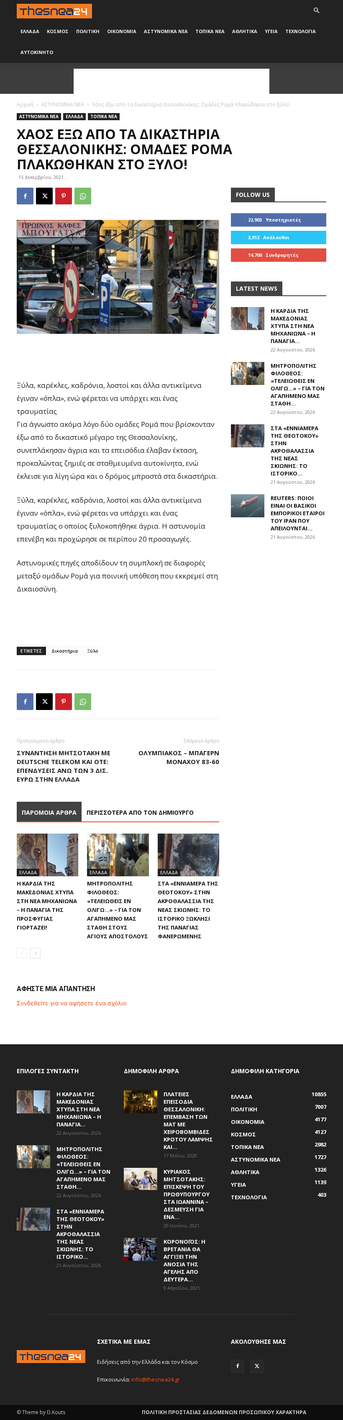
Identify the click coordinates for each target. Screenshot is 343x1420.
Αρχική (25, 104)
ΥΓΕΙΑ (271, 31)
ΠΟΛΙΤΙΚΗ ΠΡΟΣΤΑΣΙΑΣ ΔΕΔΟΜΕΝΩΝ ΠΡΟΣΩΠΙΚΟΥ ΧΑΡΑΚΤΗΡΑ (224, 1412)
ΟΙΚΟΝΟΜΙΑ (121, 31)
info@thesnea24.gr (155, 1379)
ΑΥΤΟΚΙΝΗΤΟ (36, 52)
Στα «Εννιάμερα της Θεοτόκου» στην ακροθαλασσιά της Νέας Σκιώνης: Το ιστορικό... (295, 450)
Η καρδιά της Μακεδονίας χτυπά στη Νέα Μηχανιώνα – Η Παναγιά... (293, 326)
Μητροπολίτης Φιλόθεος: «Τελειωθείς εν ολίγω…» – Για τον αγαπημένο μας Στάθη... (298, 384)
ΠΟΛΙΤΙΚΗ (88, 31)
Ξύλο (92, 651)
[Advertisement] (171, 81)
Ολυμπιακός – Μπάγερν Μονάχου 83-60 (178, 757)
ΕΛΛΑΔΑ (29, 31)
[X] (44, 196)
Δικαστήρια (64, 651)
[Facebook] (25, 196)
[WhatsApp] (82, 196)
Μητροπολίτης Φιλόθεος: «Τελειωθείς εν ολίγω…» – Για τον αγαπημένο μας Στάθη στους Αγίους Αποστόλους (117, 910)
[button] (316, 11)
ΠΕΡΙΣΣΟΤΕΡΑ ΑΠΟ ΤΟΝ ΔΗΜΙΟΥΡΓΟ (140, 812)
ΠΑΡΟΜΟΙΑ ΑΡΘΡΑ (49, 812)
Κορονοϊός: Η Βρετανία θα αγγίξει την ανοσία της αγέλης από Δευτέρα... (184, 1260)
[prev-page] (22, 953)
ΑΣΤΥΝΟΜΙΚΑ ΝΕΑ (166, 31)
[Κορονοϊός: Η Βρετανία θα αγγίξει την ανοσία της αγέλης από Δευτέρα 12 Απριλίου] (140, 1249)
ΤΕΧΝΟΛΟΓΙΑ (300, 31)
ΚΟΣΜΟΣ (58, 31)
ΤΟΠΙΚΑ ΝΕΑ (210, 31)
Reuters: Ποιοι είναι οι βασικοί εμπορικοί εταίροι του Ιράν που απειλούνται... (298, 513)
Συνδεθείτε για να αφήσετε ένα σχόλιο (71, 1003)
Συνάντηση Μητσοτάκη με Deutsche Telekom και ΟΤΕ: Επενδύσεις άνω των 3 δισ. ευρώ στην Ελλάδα (63, 766)
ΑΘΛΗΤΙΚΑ (244, 31)
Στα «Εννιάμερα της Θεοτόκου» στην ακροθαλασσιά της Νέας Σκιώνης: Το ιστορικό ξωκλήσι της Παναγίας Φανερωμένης (188, 910)
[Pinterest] (63, 196)
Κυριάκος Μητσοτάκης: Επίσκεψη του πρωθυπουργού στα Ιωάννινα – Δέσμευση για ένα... (187, 1194)
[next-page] (35, 953)
